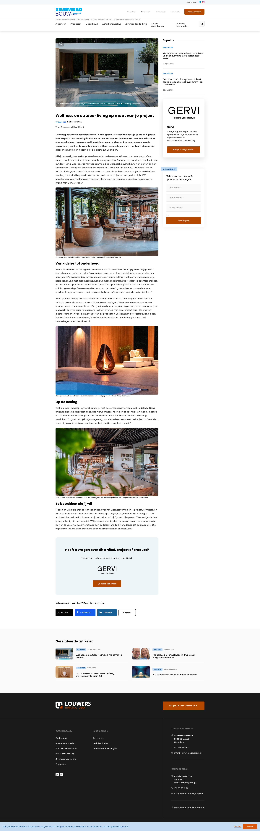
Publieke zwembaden (182, 24)
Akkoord (250, 827)
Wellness (61, 122)
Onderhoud (92, 24)
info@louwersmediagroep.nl (188, 753)
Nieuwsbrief (160, 12)
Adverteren (145, 12)
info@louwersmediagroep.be (188, 793)
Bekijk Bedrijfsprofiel (183, 149)
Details (237, 826)
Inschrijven (183, 220)
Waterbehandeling (111, 24)
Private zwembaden (157, 24)
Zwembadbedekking (136, 24)
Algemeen (61, 24)
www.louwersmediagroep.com (189, 807)
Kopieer (127, 612)
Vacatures (175, 12)
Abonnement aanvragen (105, 748)
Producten (75, 24)
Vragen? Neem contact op (182, 705)
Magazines (131, 12)
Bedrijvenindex (194, 12)
